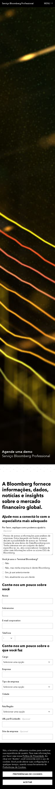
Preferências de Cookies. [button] (14, 767)
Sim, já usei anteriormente (17, 572)
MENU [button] (47, 3)
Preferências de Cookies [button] (27, 774)
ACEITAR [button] (27, 782)
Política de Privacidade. (33, 756)
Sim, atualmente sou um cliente (20, 577)
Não (7, 563)
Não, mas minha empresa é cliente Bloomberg (27, 567)
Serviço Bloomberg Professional (18, 3)
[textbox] (34, 638)
